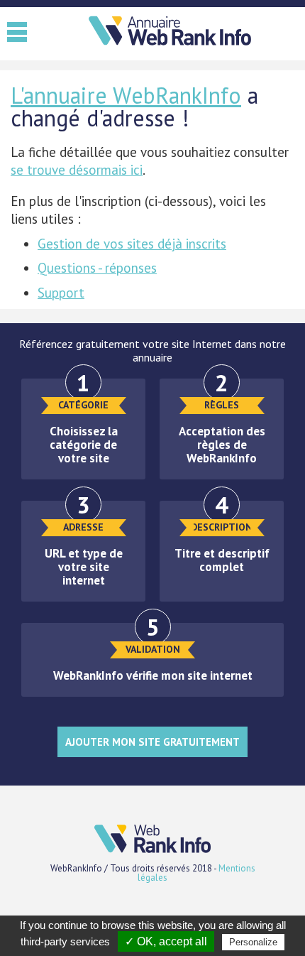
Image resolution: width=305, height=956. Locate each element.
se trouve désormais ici (77, 169)
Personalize (253, 942)
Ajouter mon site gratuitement (152, 742)
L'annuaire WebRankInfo (126, 95)
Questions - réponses (97, 267)
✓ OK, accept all (166, 941)
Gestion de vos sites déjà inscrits (132, 243)
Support (61, 292)
